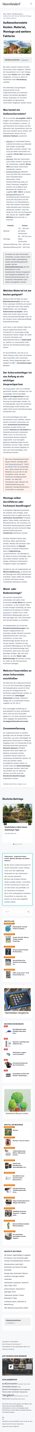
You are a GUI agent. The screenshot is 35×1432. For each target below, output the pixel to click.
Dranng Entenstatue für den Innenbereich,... (20, 1064)
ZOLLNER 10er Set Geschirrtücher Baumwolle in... (18, 1177)
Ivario (19, 1386)
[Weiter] (29, 823)
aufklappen (24, 60)
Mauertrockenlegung (10, 1389)
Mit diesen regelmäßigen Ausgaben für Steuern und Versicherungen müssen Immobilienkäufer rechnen (17, 1258)
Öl (13, 363)
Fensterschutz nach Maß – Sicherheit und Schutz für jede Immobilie (15, 1267)
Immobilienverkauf (9, 1387)
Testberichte (23, 1392)
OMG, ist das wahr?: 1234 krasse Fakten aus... (21, 973)
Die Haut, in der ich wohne (21, 1140)
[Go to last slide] (5, 823)
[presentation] (17, 813)
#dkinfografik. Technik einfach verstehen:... (20, 927)
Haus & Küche (27, 1384)
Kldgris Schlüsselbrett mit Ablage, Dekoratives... (21, 1201)
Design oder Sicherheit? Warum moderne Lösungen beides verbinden (16, 1276)
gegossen (6, 613)
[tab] (13, 844)
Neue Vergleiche (14, 1426)
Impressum (5, 1426)
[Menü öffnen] (31, 3)
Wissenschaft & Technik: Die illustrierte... (20, 950)
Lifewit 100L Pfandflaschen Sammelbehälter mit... (20, 1165)
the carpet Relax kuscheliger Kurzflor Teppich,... (19, 1236)
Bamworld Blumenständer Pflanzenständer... (21, 1224)
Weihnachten (6, 1399)
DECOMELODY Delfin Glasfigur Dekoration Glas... (19, 1031)
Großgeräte (20, 1384)
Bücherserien (11, 1383)
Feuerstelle (10, 389)
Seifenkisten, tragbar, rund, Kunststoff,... (19, 1053)
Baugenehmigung (15, 464)
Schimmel (15, 1392)
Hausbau (22, 1408)
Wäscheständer (21, 1399)
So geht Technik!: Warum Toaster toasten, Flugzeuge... (21, 939)
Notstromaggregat (24, 1389)
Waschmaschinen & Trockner (21, 1396)
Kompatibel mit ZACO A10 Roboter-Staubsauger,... (21, 1074)
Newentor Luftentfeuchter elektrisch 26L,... (21, 1043)
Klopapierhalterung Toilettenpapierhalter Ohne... (19, 1190)
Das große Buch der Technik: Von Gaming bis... (19, 962)
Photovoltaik (6, 1392)
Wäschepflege (14, 1399)
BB (3, 1384)
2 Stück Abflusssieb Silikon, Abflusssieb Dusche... (19, 1153)
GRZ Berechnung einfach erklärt (16, 1308)
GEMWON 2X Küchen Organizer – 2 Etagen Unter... (19, 1213)
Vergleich (8, 1395)
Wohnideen (19, 1406)
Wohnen (15, 1130)
